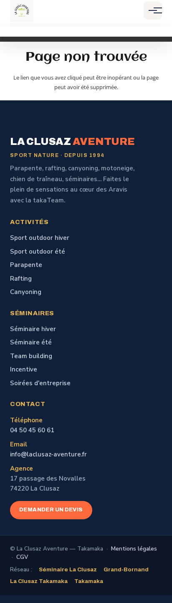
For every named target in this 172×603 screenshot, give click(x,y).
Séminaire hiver (33, 329)
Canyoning (25, 292)
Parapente (26, 265)
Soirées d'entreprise (40, 383)
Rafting (21, 278)
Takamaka (88, 581)
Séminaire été (31, 342)
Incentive (23, 369)
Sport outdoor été (37, 251)
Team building (31, 356)
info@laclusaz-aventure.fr (48, 454)
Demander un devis (51, 510)
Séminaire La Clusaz (68, 569)
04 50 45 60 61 (32, 430)
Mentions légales (134, 549)
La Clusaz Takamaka (39, 581)
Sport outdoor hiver (39, 238)
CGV (22, 557)
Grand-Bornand (126, 569)
